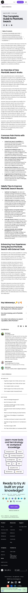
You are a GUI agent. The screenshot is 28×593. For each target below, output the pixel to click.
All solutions (3, 539)
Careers (2, 551)
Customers (12, 529)
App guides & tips (14, 516)
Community (12, 539)
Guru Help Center (23, 526)
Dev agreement (16, 576)
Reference (7, 516)
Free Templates (4, 565)
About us (3, 554)
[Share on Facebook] (12, 25)
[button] (25, 2)
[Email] (4, 25)
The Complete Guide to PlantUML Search (10, 517)
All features (3, 536)
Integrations (3, 533)
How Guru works (4, 529)
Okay (24, 589)
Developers (12, 536)
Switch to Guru (4, 562)
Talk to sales (20, 2)
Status (20, 529)
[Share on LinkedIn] (7, 25)
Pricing (2, 526)
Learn (11, 526)
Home (2, 516)
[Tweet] (9, 25)
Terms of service (8, 576)
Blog (11, 542)
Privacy (21, 576)
